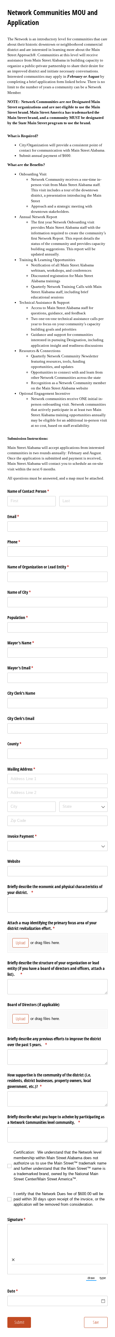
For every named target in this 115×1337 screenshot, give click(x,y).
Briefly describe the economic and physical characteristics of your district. (54, 889)
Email (20, 516)
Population (24, 617)
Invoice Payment (28, 836)
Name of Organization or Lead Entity (45, 567)
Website (13, 861)
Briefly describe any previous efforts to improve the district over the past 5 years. (54, 1041)
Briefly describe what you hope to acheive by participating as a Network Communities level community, (55, 1119)
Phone (20, 542)
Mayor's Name (27, 643)
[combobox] (83, 807)
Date (19, 1291)
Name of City (26, 592)
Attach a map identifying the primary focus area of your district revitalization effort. (52, 925)
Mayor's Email (27, 668)
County (21, 744)
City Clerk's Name (21, 693)
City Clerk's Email (20, 718)
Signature (23, 1219)
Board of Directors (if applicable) (33, 1004)
